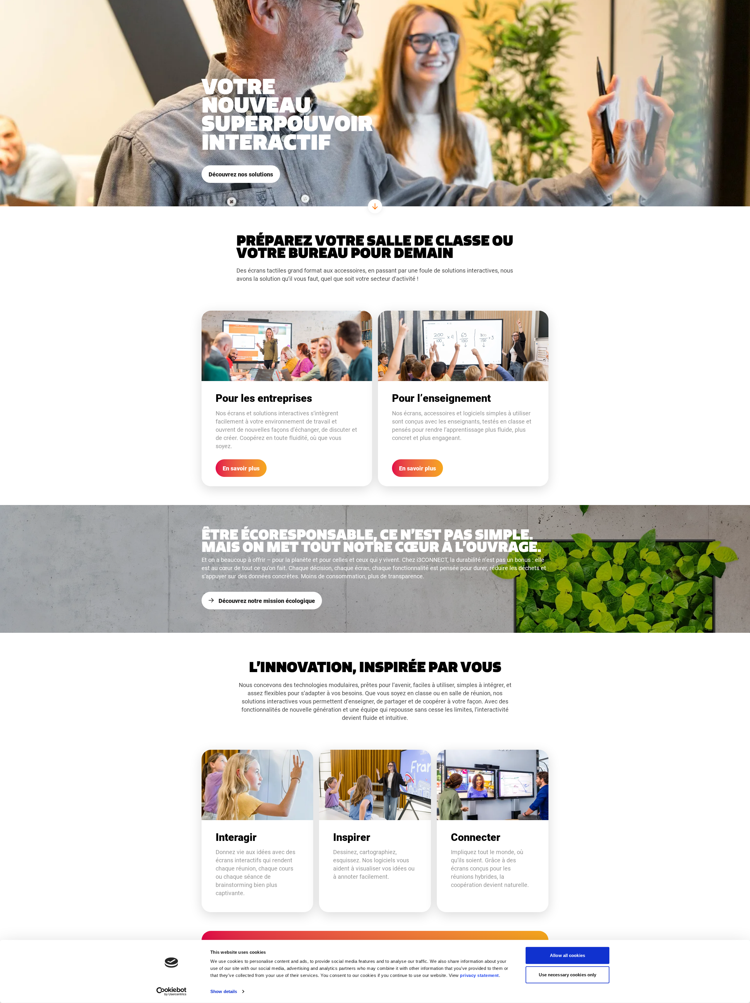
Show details (223, 991)
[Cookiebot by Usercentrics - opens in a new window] (171, 991)
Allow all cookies (567, 955)
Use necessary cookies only (567, 974)
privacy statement (479, 975)
